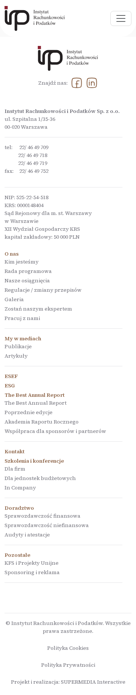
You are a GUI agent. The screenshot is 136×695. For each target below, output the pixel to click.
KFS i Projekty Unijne (32, 563)
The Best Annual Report (35, 403)
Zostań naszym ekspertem (38, 308)
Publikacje (18, 346)
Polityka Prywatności (68, 665)
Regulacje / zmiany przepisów (43, 290)
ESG (10, 385)
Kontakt (15, 451)
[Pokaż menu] (120, 18)
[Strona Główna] (35, 18)
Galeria (14, 299)
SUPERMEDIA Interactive (93, 682)
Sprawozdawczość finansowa (42, 516)
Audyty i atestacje (27, 534)
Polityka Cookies (68, 648)
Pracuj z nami (22, 318)
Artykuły (16, 356)
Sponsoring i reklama (32, 572)
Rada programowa (28, 271)
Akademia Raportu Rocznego (42, 421)
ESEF (11, 376)
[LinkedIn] (92, 83)
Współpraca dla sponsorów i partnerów (55, 431)
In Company (20, 487)
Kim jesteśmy (22, 261)
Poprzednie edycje (29, 412)
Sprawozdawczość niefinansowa (47, 525)
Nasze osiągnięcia (27, 280)
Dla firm (15, 468)
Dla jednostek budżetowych (40, 478)
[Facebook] (77, 83)
